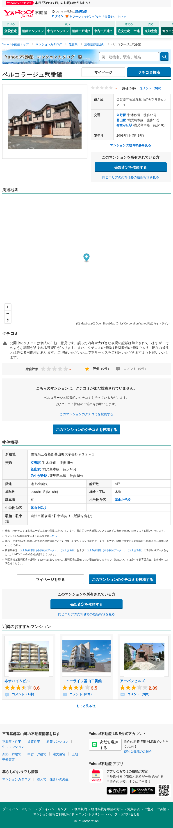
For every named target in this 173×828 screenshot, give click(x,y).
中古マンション (58, 30)
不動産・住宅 (11, 741)
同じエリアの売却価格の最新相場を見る (130, 177)
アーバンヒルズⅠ (134, 680)
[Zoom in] (8, 307)
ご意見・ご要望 (155, 809)
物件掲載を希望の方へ (107, 809)
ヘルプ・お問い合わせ (124, 814)
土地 (136, 30)
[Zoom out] (8, 313)
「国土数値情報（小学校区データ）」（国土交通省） (47, 550)
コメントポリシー (91, 814)
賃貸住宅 (11, 30)
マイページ (103, 72)
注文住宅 (124, 30)
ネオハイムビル (17, 680)
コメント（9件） (138, 694)
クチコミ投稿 (149, 72)
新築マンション (33, 30)
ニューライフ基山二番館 (82, 680)
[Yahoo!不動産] (26, 11)
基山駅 (121, 120)
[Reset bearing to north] (8, 320)
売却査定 (151, 30)
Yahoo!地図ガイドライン (154, 323)
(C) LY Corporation (127, 323)
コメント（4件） (23, 694)
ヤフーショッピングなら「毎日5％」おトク (98, 16)
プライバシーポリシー (18, 809)
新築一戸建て (81, 30)
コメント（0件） (151, 88)
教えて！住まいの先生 (52, 779)
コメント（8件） (81, 694)
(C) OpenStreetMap (103, 323)
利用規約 (80, 809)
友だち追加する (109, 744)
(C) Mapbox (83, 323)
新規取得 (81, 11)
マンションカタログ (16, 779)
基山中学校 (38, 507)
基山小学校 (123, 499)
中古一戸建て (103, 30)
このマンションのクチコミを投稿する (86, 414)
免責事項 (133, 809)
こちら (53, 535)
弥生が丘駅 (124, 125)
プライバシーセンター (54, 809)
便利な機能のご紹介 (138, 751)
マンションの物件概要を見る (130, 145)
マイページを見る (50, 579)
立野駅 (121, 114)
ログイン (58, 16)
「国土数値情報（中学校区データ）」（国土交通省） (114, 550)
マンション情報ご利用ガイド (53, 814)
